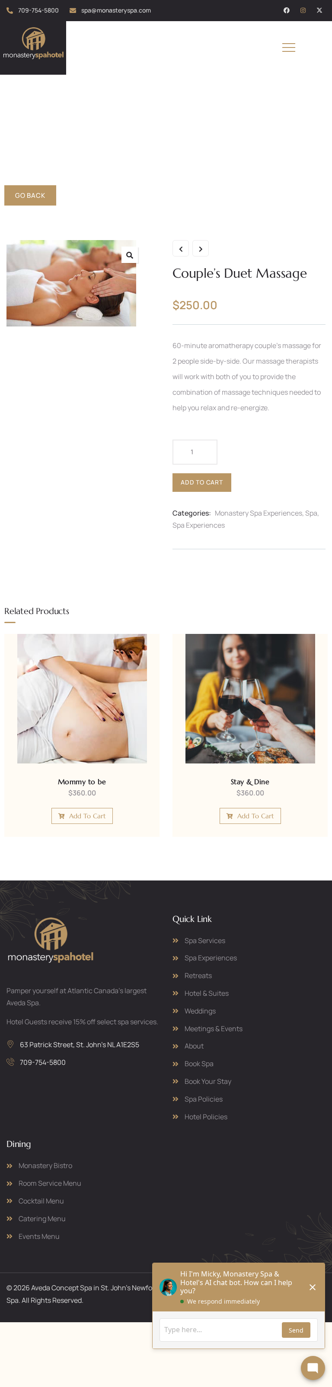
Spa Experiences (198, 525)
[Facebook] (287, 10)
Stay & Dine (250, 781)
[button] (129, 255)
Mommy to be (82, 781)
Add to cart (202, 482)
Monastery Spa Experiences (258, 513)
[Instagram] (303, 10)
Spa (311, 513)
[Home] (33, 46)
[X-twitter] (319, 10)
